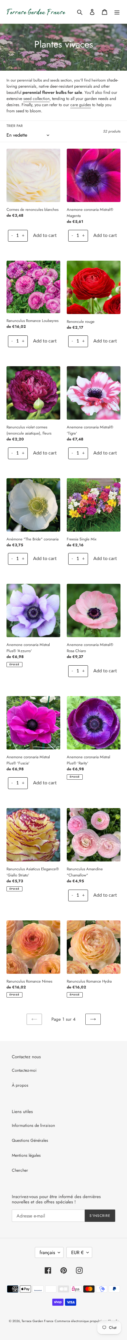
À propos (20, 1085)
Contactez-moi (24, 1070)
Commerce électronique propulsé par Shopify (86, 1321)
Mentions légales (26, 1155)
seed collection (36, 98)
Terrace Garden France (37, 1321)
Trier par (14, 125)
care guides (80, 105)
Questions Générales (30, 1140)
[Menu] (117, 12)
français (47, 1252)
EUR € (77, 1252)
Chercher (20, 1170)
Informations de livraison (33, 1125)
